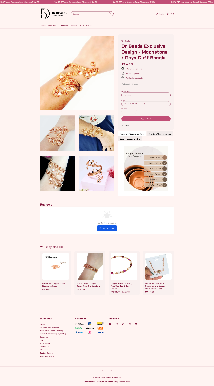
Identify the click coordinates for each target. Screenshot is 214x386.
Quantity (124, 108)
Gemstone (125, 91)
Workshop (64, 25)
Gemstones (44, 337)
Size (123, 99)
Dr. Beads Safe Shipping (49, 327)
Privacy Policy (102, 381)
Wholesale (44, 349)
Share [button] (127, 125)
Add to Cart (146, 118)
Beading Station (46, 353)
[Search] (109, 13)
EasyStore (117, 377)
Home (43, 25)
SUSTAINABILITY (86, 25)
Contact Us (44, 346)
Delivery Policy (124, 381)
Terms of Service (89, 381)
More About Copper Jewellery (51, 330)
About (42, 324)
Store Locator (45, 343)
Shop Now (52, 25)
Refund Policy (113, 381)
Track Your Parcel (47, 356)
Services (74, 25)
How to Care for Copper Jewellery (53, 333)
